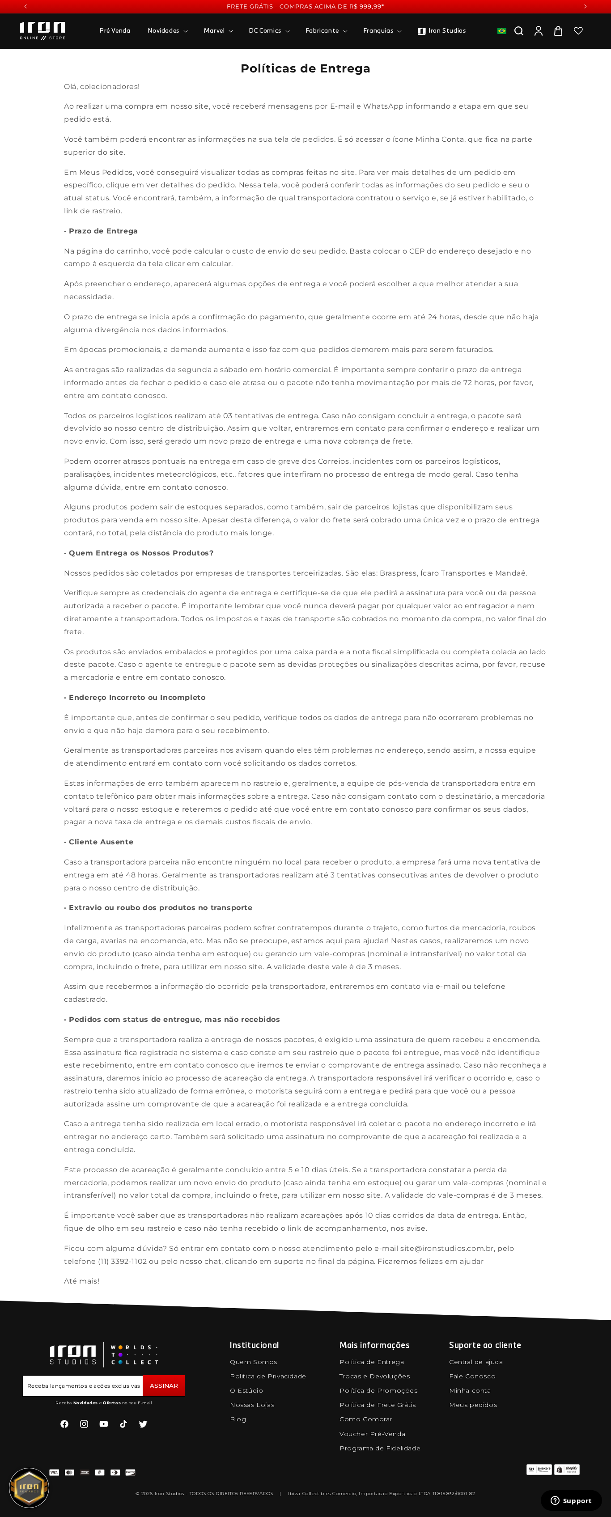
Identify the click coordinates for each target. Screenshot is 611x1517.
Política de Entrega (371, 1362)
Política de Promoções (378, 1390)
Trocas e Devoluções (374, 1376)
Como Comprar (365, 1419)
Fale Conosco (472, 1376)
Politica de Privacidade (268, 1376)
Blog (238, 1419)
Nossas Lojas (252, 1405)
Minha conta (470, 1390)
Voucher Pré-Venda (372, 1434)
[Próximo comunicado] (585, 6)
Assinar (164, 1385)
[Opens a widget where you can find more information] (571, 1501)
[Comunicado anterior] (25, 6)
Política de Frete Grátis (377, 1405)
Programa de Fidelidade (379, 1448)
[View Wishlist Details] (578, 31)
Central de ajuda (476, 1362)
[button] (167, 30)
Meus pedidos (473, 1405)
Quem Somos (253, 1362)
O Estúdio (246, 1390)
